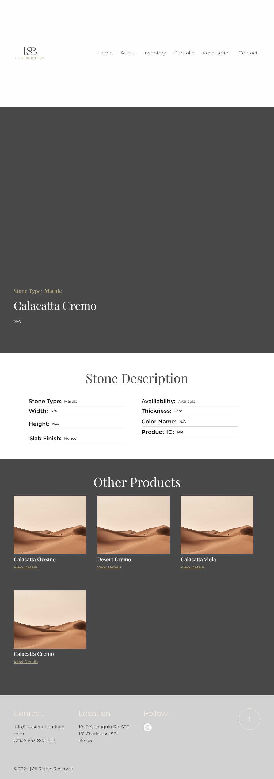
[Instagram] (148, 727)
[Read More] (249, 719)
